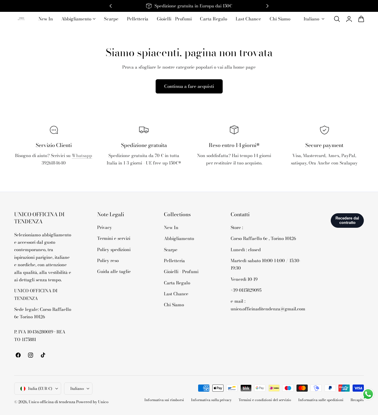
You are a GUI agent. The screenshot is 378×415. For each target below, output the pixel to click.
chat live (54, 176)
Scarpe (170, 249)
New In (171, 227)
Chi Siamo (174, 304)
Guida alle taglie (114, 271)
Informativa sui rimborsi (164, 400)
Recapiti (357, 400)
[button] (337, 19)
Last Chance (176, 293)
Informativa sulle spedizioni (320, 400)
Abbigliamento (179, 238)
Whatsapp (82, 155)
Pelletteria (174, 260)
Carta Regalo (177, 282)
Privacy (104, 227)
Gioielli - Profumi (181, 271)
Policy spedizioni (114, 249)
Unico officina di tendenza (52, 402)
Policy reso (108, 260)
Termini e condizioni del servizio (265, 400)
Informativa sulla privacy (211, 400)
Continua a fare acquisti (189, 86)
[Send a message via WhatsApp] (368, 394)
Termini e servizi (113, 238)
